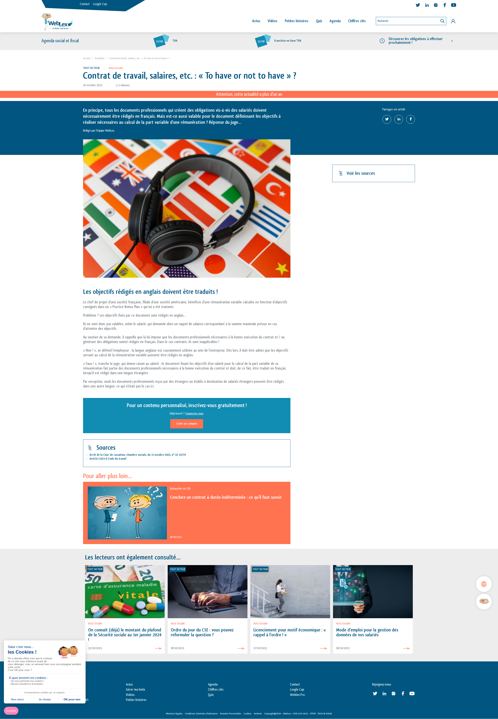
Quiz (319, 21)
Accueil (86, 58)
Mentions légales (174, 713)
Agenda (335, 21)
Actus (256, 21)
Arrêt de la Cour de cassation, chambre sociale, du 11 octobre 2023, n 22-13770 (137, 454)
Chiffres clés (357, 21)
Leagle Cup (100, 4)
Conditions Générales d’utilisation (201, 713)
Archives (258, 713)
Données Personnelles (230, 713)
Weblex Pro (297, 694)
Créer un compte (186, 423)
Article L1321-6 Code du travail (107, 458)
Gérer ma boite (135, 689)
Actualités (100, 58)
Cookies (247, 713)
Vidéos (272, 21)
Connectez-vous (194, 413)
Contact (84, 4)
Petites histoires (296, 21)
